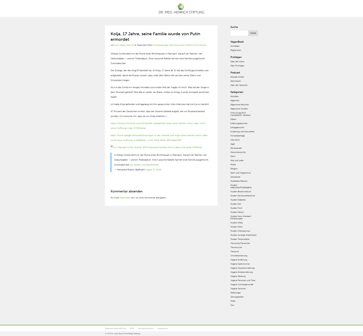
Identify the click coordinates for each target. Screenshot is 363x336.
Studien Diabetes (238, 200)
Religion (234, 169)
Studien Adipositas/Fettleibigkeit (241, 186)
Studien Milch (236, 227)
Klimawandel (236, 148)
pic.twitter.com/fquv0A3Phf (144, 164)
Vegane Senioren (238, 288)
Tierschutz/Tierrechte (240, 243)
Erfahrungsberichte (238, 123)
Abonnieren (235, 81)
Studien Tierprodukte (239, 239)
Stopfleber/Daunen (239, 181)
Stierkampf (235, 177)
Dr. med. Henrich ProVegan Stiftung (125, 334)
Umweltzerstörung (238, 255)
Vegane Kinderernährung (241, 272)
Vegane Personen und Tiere (242, 280)
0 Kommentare (199, 45)
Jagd (232, 144)
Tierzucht (234, 251)
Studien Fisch (236, 208)
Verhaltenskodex (146, 328)
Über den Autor (237, 61)
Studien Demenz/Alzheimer (242, 195)
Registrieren (235, 50)
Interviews (235, 140)
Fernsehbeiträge (161, 45)
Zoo (232, 305)
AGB (132, 328)
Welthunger (235, 293)
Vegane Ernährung (238, 260)
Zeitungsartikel (236, 297)
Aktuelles (234, 96)
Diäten (233, 119)
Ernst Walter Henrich (124, 45)
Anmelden (235, 46)
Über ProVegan (237, 66)
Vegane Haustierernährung (242, 268)
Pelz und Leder (237, 160)
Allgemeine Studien (239, 109)
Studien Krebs (236, 222)
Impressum (162, 328)
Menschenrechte (176, 45)
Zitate (233, 301)
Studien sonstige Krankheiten (243, 235)
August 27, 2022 (153, 169)
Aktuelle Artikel (237, 77)
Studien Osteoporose (240, 231)
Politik (188, 45)
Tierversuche (236, 247)
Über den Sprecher (239, 85)
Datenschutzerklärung (115, 328)
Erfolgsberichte (237, 127)
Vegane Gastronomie (240, 264)
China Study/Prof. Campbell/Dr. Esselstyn (240, 114)
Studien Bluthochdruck (240, 191)
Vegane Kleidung (237, 276)
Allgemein (234, 100)
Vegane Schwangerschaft (241, 284)
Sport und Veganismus (240, 173)
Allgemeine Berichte (239, 104)
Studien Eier (235, 204)
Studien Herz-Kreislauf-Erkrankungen (241, 217)
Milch (232, 156)
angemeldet (125, 197)
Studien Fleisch (237, 212)
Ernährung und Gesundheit (242, 131)
